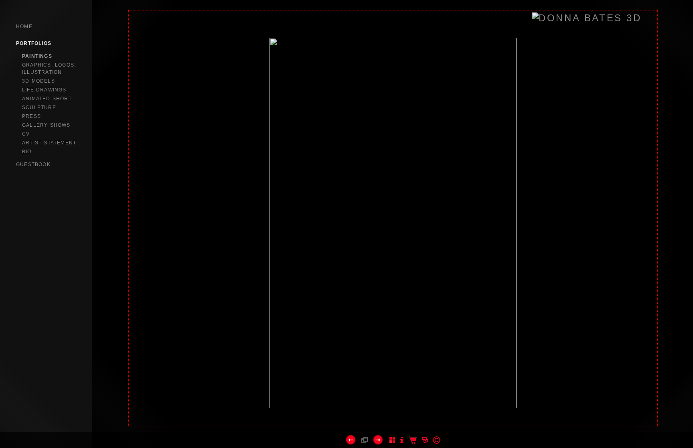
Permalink (393, 419)
